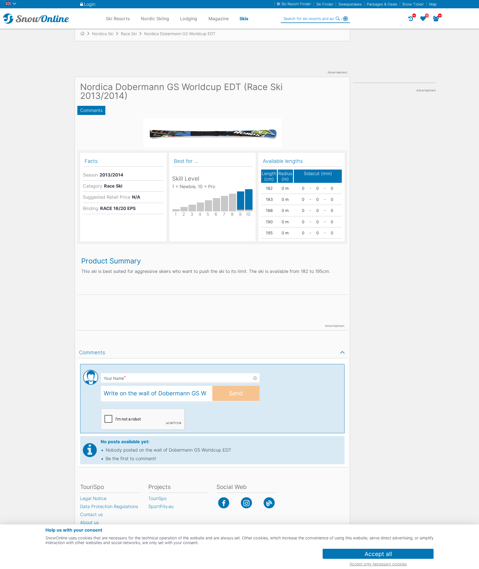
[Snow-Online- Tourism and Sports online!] (84, 33)
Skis (244, 18)
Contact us (91, 514)
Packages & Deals (382, 4)
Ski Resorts (118, 18)
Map (433, 4)
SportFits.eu (161, 506)
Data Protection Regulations (109, 506)
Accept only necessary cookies (378, 564)
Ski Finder (324, 4)
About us (89, 522)
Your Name (115, 378)
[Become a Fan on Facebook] (223, 502)
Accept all (378, 553)
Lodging (188, 18)
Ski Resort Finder (296, 4)
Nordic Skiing (155, 18)
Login (89, 4)
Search (337, 18)
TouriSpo (157, 498)
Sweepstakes (350, 4)
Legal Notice (93, 498)
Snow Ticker (413, 4)
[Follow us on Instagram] (246, 502)
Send (236, 393)
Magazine (218, 18)
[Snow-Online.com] (36, 18)
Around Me (345, 18)
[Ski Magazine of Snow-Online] (269, 502)
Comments (91, 110)
